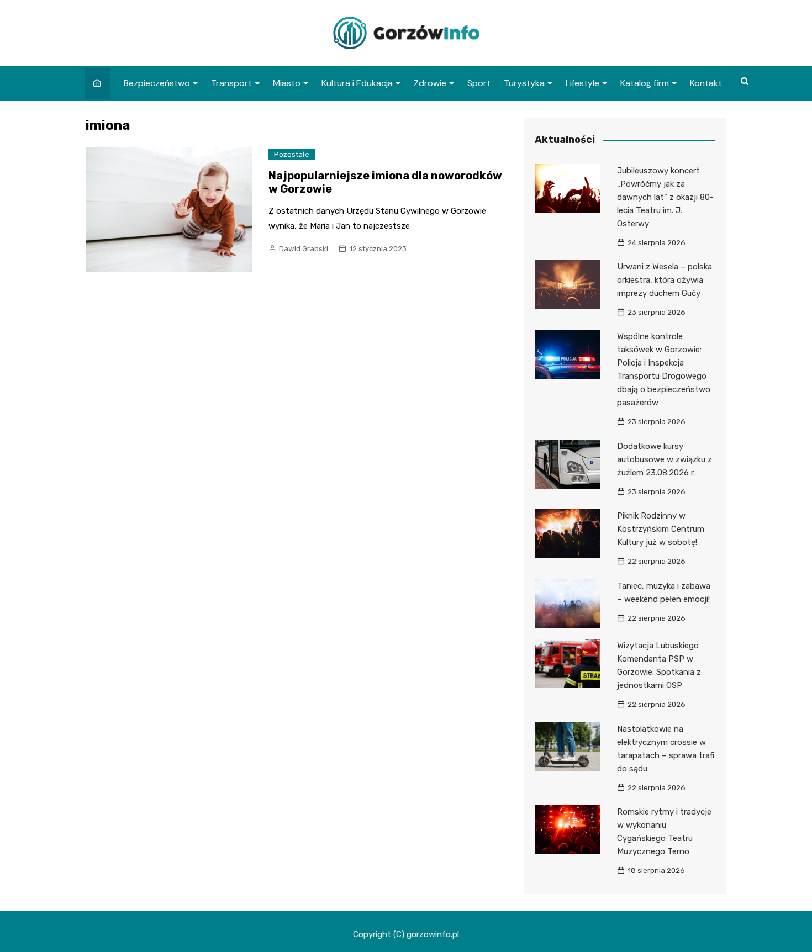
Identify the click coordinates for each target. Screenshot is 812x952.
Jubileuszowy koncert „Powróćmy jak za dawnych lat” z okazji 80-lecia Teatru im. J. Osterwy (665, 197)
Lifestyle (582, 83)
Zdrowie (430, 83)
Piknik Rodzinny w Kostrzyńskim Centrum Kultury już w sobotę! (660, 529)
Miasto (286, 83)
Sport (479, 83)
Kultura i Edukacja (357, 83)
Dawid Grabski (303, 249)
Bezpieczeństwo (157, 83)
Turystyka (524, 83)
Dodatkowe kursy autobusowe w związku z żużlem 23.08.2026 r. (664, 459)
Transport (231, 83)
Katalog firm (644, 83)
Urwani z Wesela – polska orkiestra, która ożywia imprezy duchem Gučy (664, 280)
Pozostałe (291, 154)
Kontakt (706, 83)
